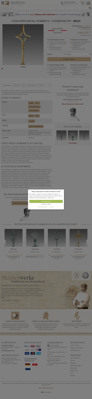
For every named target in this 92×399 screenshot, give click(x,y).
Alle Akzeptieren (46, 201)
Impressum (51, 206)
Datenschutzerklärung (42, 206)
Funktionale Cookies (46, 204)
